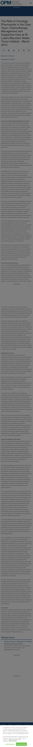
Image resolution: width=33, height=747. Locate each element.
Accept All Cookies (21, 744)
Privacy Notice (12, 741)
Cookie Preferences (10, 744)
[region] (16, 736)
